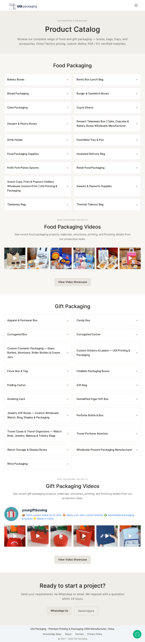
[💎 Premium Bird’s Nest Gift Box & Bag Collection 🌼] (37, 536)
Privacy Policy (94, 634)
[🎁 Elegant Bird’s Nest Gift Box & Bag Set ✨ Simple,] (84, 536)
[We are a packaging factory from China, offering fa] (130, 536)
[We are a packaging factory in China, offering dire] (107, 536)
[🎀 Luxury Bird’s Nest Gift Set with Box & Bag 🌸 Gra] (61, 536)
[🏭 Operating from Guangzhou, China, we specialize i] (37, 258)
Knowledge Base (52, 634)
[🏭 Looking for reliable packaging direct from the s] (14, 258)
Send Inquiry (86, 611)
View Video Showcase (72, 282)
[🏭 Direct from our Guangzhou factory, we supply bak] (61, 258)
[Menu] (136, 5)
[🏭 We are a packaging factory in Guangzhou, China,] (130, 258)
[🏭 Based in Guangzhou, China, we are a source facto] (107, 258)
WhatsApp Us (59, 610)
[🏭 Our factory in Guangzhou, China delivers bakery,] (84, 258)
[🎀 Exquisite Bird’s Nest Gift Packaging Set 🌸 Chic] (14, 536)
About (68, 634)
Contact (79, 634)
